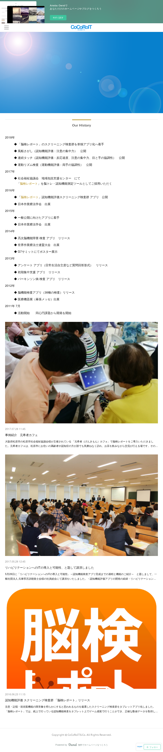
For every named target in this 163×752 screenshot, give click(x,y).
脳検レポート (29, 183)
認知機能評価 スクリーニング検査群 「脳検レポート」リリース (47, 700)
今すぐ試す (58, 17)
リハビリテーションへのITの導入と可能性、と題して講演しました (49, 567)
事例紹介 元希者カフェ (21, 435)
